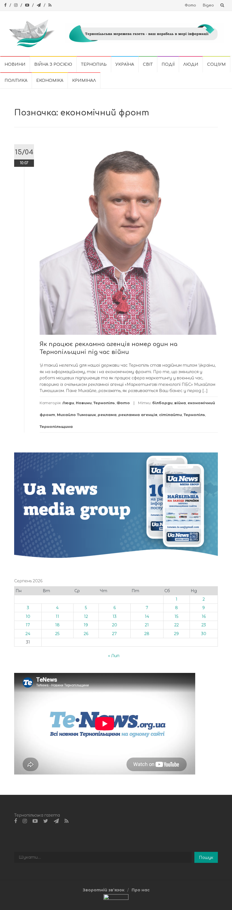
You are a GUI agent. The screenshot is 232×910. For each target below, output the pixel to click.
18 (57, 624)
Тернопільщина (56, 426)
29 (176, 633)
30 (203, 633)
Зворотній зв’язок (103, 890)
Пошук (206, 857)
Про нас (141, 890)
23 (203, 624)
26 (86, 633)
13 (115, 616)
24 (27, 633)
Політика (16, 80)
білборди (162, 403)
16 (204, 616)
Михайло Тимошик (76, 414)
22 (176, 624)
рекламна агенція (137, 414)
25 (57, 633)
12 (86, 616)
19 (86, 624)
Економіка (49, 80)
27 (114, 633)
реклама (107, 414)
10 (28, 616)
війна (180, 403)
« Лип (113, 655)
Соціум (216, 64)
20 (114, 624)
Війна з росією (53, 64)
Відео (208, 5)
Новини (15, 64)
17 (28, 624)
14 (147, 616)
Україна (124, 64)
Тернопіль (94, 64)
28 (146, 633)
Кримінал (84, 80)
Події (168, 64)
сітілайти (170, 414)
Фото (190, 5)
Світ (148, 64)
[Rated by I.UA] (116, 898)
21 (147, 624)
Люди (190, 64)
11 (57, 616)
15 (176, 616)
